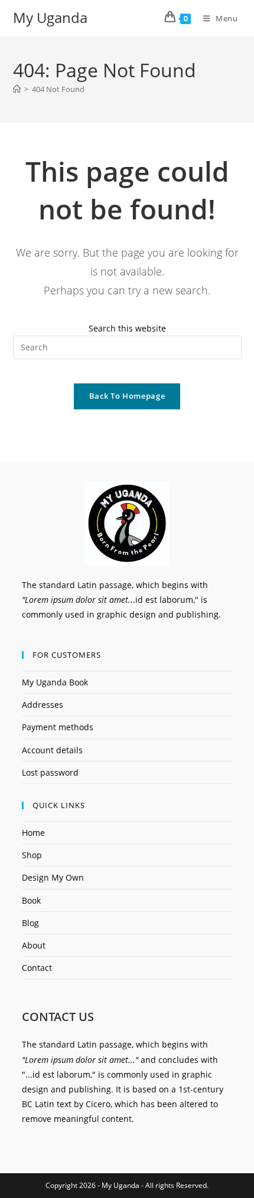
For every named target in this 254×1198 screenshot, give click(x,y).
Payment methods (57, 727)
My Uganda (50, 17)
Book (31, 900)
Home (33, 832)
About (33, 945)
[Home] (17, 89)
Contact (37, 967)
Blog (30, 922)
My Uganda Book (55, 682)
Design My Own (53, 877)
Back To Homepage (127, 395)
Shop (32, 855)
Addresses (42, 704)
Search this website (127, 328)
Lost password (50, 772)
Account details (52, 750)
